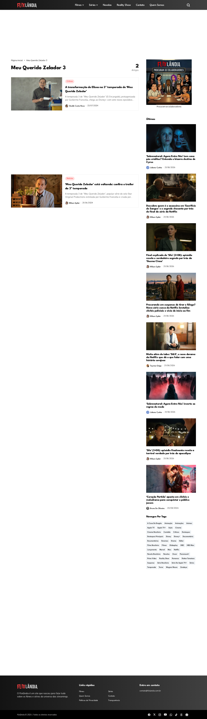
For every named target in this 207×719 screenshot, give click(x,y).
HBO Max (190, 545)
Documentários (153, 541)
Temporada (151, 567)
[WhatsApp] (171, 714)
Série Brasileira (163, 563)
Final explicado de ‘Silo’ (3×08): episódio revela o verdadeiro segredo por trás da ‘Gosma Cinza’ (169, 258)
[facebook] (149, 714)
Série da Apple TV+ (179, 563)
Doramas (164, 541)
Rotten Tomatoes (188, 558)
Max (169, 550)
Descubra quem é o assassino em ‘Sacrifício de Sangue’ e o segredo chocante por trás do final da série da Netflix (171, 209)
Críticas (176, 532)
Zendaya (183, 567)
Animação (168, 523)
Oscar (174, 554)
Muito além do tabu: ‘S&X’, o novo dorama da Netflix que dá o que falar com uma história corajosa (170, 357)
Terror (161, 567)
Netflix (176, 550)
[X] (154, 714)
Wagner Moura (171, 567)
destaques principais (155, 536)
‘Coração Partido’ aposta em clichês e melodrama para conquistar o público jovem (167, 500)
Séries (192, 563)
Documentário (188, 536)
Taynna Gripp (156, 366)
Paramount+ (184, 554)
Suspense (150, 563)
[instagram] (160, 714)
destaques (186, 532)
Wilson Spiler (74, 203)
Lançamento (152, 550)
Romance (175, 558)
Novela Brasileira (153, 554)
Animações (179, 523)
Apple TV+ (161, 528)
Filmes (164, 545)
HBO (182, 545)
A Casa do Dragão (154, 523)
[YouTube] (165, 714)
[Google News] (186, 714)
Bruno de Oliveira (157, 508)
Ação (170, 528)
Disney (168, 536)
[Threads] (181, 714)
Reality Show (164, 558)
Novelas (166, 554)
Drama (173, 541)
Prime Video (151, 558)
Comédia (167, 532)
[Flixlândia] (27, 5)
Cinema (178, 528)
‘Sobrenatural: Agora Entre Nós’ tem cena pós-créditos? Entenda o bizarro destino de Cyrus (170, 159)
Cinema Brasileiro (154, 532)
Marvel (162, 550)
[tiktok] (176, 714)
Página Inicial (17, 60)
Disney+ (177, 536)
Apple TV (151, 528)
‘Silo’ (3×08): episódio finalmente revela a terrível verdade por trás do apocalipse (170, 452)
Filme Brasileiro (153, 545)
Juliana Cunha (156, 168)
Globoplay (174, 545)
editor (181, 541)
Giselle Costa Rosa (77, 106)
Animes (189, 523)
